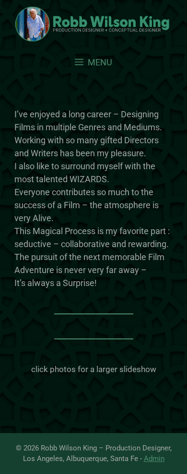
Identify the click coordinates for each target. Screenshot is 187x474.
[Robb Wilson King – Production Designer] (93, 24)
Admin (154, 458)
